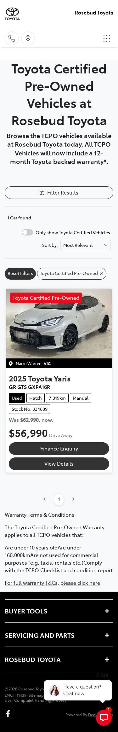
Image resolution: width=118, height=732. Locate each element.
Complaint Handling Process (40, 700)
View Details (59, 463)
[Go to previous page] (45, 499)
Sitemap (36, 695)
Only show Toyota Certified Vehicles (73, 232)
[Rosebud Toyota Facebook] (9, 713)
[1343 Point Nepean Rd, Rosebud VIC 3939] (28, 38)
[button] (106, 38)
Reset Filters (20, 273)
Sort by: (50, 245)
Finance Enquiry (59, 448)
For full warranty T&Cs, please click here (52, 582)
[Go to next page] (73, 499)
